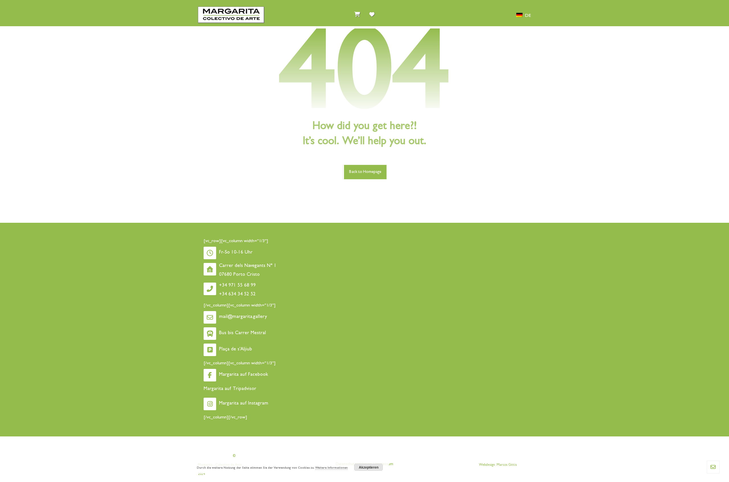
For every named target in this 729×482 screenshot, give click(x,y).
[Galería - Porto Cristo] (231, 15)
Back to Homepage (365, 172)
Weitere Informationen (331, 467)
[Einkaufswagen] (357, 13)
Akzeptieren (368, 467)
